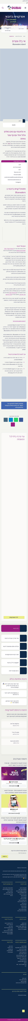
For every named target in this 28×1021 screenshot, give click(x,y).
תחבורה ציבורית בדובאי (8, 930)
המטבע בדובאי (10, 933)
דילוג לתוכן (25, 1)
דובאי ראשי (24, 978)
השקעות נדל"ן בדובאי (22, 929)
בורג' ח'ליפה (9, 294)
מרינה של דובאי (13, 292)
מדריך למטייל (10, 947)
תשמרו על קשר (23, 981)
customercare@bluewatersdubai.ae (13, 177)
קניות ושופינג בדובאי (22, 900)
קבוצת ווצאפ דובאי (22, 979)
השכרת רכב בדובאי (22, 949)
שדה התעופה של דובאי (8, 927)
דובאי (24, 36)
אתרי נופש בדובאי (9, 892)
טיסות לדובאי (23, 946)
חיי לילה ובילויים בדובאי (22, 901)
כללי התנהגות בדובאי (9, 923)
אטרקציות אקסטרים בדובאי (21, 891)
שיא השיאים (10, 949)
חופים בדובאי (23, 907)
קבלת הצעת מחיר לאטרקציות (20, 947)
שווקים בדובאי (23, 897)
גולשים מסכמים (10, 950)
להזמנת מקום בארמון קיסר (19, 321)
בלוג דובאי (11, 946)
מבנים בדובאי (23, 906)
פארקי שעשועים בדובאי (22, 892)
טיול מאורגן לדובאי (22, 952)
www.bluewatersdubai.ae (14, 179)
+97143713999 (17, 174)
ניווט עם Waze (17, 172)
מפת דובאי (11, 926)
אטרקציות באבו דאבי (22, 889)
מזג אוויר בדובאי (10, 924)
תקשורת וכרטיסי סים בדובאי (7, 932)
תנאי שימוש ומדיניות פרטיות (21, 982)
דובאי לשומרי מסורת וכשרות (21, 926)
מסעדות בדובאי (23, 898)
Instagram (18, 182)
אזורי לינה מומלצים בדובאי (8, 889)
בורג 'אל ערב (22, 294)
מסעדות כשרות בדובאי (22, 927)
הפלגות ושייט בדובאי (22, 909)
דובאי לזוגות (24, 923)
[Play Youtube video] (14, 233)
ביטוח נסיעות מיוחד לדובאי (21, 956)
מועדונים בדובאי (23, 904)
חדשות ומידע (10, 952)
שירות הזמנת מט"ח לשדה (21, 950)
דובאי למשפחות (23, 924)
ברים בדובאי (24, 903)
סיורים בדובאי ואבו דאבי (21, 910)
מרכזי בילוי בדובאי (18, 36)
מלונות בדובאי (10, 891)
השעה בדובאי (10, 929)
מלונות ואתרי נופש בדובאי (8, 888)
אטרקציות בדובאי (23, 888)
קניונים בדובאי (23, 895)
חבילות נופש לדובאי (22, 953)
